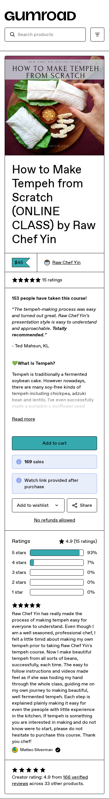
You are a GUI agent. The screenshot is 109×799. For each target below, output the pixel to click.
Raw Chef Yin (66, 262)
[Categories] (97, 35)
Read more (23, 419)
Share (86, 505)
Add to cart (54, 443)
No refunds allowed (54, 520)
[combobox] (49, 34)
